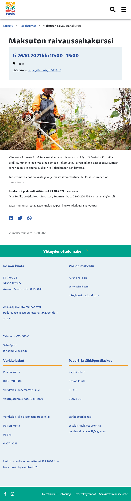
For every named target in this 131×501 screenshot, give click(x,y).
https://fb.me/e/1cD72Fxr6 (44, 70)
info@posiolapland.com (84, 295)
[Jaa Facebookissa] (11, 218)
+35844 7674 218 (78, 277)
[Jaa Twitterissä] (20, 218)
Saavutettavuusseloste (113, 493)
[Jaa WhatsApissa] (29, 218)
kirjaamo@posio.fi (15, 350)
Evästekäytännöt (85, 493)
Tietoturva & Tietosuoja (57, 493)
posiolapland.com (79, 286)
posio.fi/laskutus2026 (24, 467)
